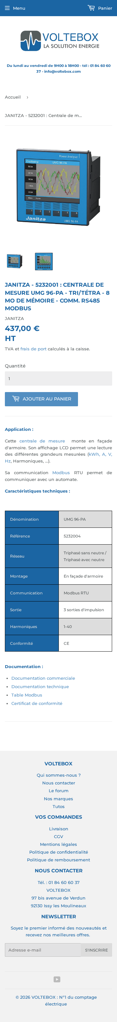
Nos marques (58, 798)
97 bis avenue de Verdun (58, 897)
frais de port (33, 348)
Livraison (58, 828)
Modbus (61, 472)
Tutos (59, 806)
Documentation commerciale (43, 678)
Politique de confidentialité (58, 852)
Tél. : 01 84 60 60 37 (59, 882)
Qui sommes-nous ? (59, 775)
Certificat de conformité (36, 703)
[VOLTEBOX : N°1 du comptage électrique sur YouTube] (57, 980)
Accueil (13, 97)
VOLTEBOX (58, 890)
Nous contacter (58, 782)
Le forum (59, 790)
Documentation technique (40, 686)
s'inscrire (96, 950)
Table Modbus (26, 694)
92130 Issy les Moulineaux (58, 905)
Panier (104, 8)
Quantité (15, 366)
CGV (58, 836)
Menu (19, 8)
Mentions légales (58, 844)
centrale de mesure (42, 440)
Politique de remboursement (58, 859)
